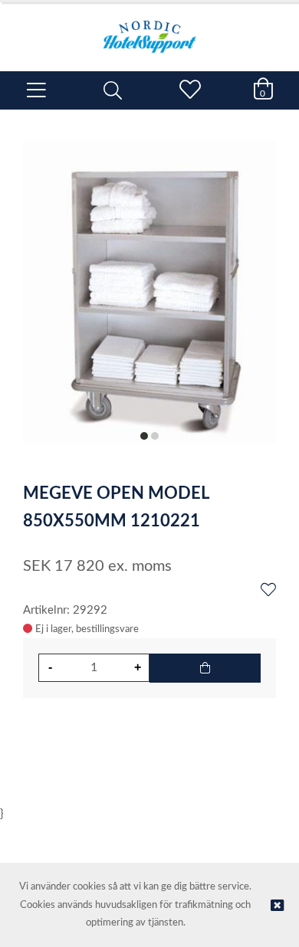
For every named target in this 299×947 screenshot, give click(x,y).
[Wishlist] (268, 590)
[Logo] (149, 29)
